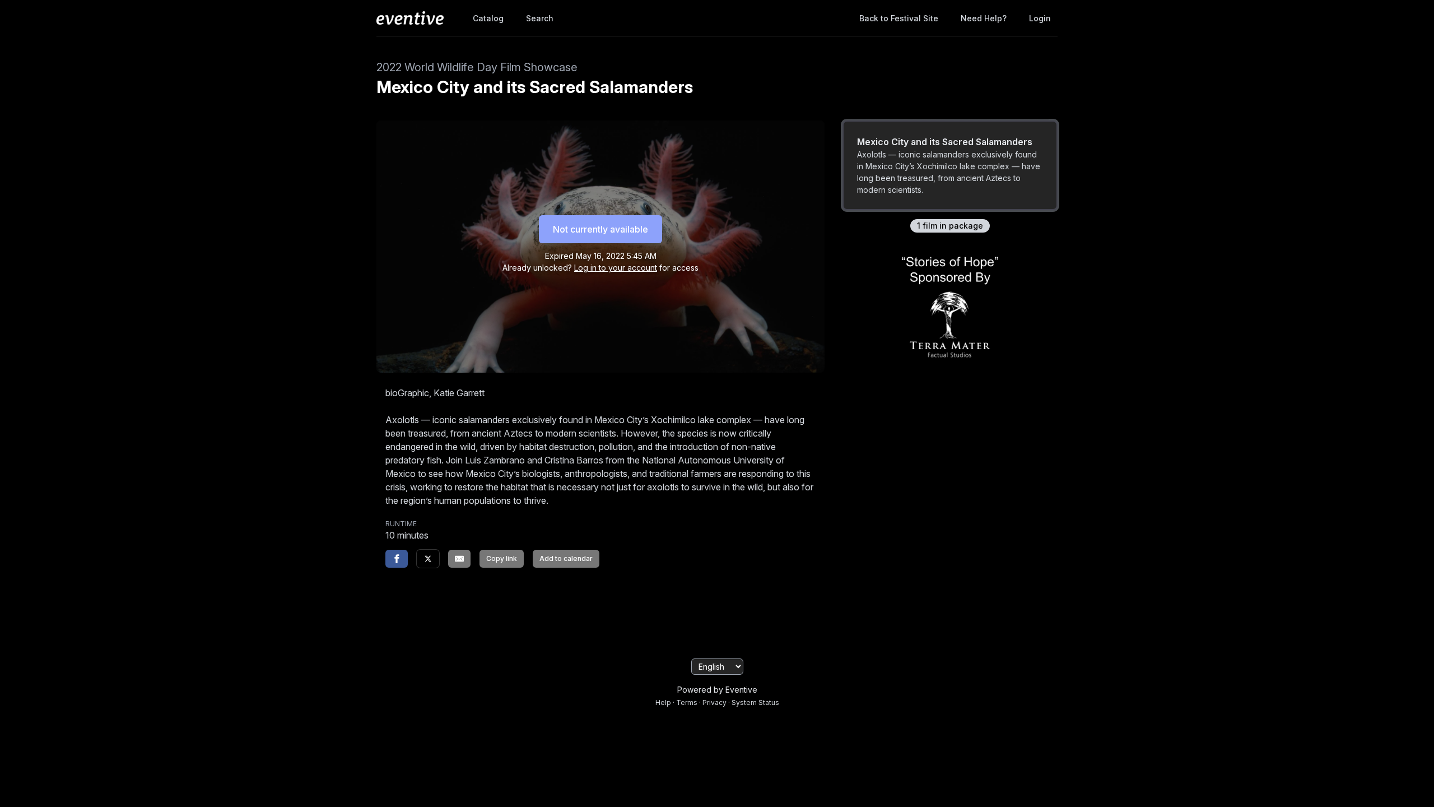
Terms (686, 702)
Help (663, 702)
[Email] (459, 559)
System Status (755, 702)
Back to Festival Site (898, 18)
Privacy (714, 702)
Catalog (488, 18)
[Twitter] (428, 559)
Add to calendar (566, 558)
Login (1040, 18)
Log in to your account (615, 267)
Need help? (984, 18)
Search (539, 18)
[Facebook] (396, 559)
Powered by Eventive (717, 689)
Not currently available (600, 229)
